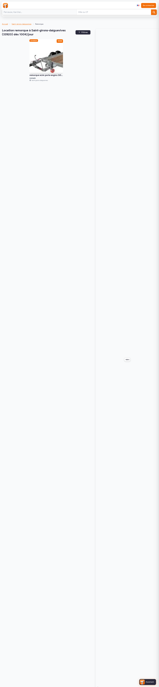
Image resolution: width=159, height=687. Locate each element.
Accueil (5, 24)
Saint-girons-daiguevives (21, 24)
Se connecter (148, 5)
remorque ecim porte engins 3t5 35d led (49, 75)
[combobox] (138, 5)
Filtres (84, 32)
